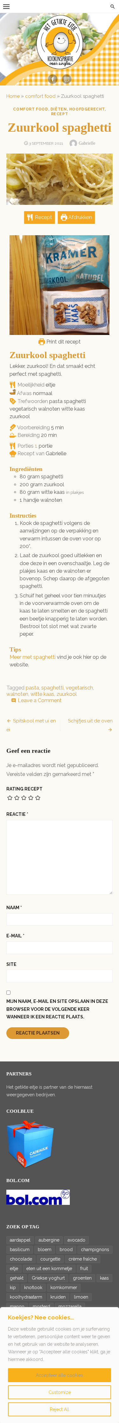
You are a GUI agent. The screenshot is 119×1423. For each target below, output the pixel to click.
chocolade (21, 1259)
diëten (58, 109)
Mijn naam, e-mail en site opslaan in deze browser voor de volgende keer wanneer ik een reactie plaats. (57, 1009)
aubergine (49, 1240)
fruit (84, 1268)
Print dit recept (63, 342)
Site (11, 964)
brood (66, 1249)
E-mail (15, 935)
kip (13, 1287)
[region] (59, 1365)
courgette (50, 1259)
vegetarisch (79, 688)
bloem (44, 1249)
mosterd (41, 1306)
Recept (43, 217)
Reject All (59, 1409)
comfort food (40, 96)
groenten (82, 1278)
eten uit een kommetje (49, 1268)
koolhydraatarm (26, 1297)
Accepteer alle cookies (59, 1375)
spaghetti (52, 688)
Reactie (17, 814)
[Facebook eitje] (52, 79)
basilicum (20, 1249)
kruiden (58, 1297)
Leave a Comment (40, 700)
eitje (14, 1268)
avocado (76, 1240)
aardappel (20, 1240)
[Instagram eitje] (66, 79)
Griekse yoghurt (48, 1278)
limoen (81, 1297)
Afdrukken (79, 217)
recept (59, 114)
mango (17, 1306)
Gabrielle (87, 143)
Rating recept (24, 788)
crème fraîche (83, 1259)
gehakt (16, 1278)
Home (13, 96)
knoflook (33, 1287)
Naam (14, 907)
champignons (95, 1249)
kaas (104, 1278)
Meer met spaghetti (33, 657)
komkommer (63, 1287)
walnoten (17, 694)
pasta (32, 688)
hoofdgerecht (87, 109)
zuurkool (66, 694)
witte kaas (42, 694)
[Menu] (6, 6)
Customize (60, 1392)
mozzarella (70, 1306)
